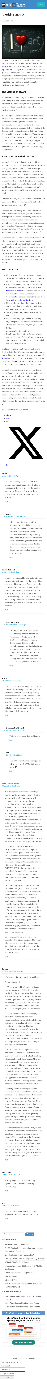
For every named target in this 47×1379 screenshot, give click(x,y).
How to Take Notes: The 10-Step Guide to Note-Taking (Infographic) (24, 1285)
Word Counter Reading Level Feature (25, 1303)
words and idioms (14, 290)
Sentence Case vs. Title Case (17, 1244)
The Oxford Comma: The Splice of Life (20, 1273)
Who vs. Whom (11, 1276)
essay (4, 361)
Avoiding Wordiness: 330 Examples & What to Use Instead (23, 1267)
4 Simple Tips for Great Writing (17, 1262)
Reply (6, 501)
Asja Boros (23, 409)
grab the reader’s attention (21, 300)
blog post (15, 361)
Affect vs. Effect (11, 1280)
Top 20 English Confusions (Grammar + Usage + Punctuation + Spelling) (24, 1249)
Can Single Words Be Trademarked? (19, 1255)
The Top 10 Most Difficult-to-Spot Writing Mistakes (25, 1259)
